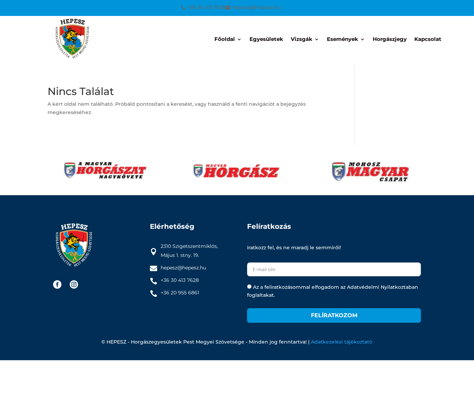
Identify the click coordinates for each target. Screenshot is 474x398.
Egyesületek (266, 39)
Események (342, 39)
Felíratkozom (334, 315)
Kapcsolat (427, 39)
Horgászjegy (390, 39)
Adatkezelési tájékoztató (341, 342)
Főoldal (224, 39)
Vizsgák (301, 39)
